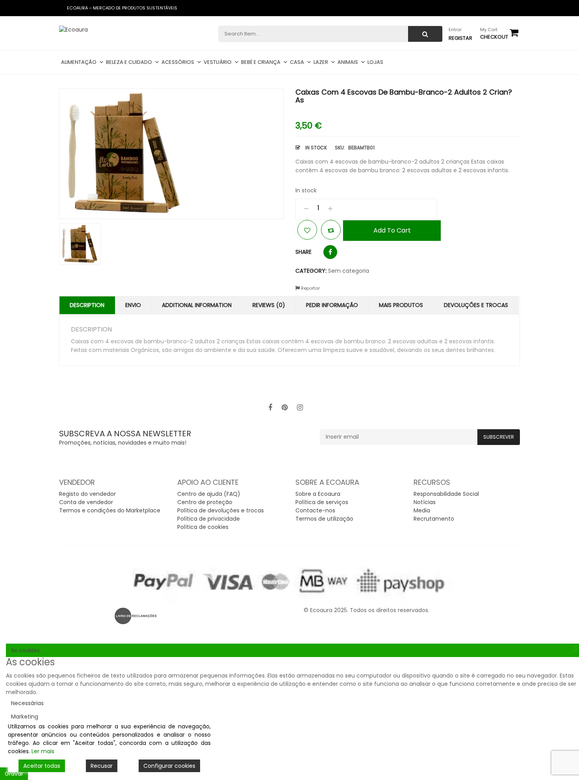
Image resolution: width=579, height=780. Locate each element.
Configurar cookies (169, 766)
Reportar (310, 288)
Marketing (24, 716)
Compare (331, 230)
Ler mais (43, 751)
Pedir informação (332, 305)
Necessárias (27, 703)
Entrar (455, 29)
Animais (348, 62)
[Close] (575, 648)
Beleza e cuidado (129, 62)
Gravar (14, 774)
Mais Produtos (401, 305)
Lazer (321, 62)
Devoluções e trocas (476, 305)
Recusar (102, 766)
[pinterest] (285, 407)
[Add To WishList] (307, 230)
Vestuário (218, 62)
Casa (297, 62)
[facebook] (270, 407)
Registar (460, 38)
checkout (494, 37)
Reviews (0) (268, 305)
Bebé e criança (260, 62)
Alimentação (78, 62)
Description (87, 305)
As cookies (25, 650)
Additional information (197, 305)
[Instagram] (300, 407)
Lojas (375, 62)
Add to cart (392, 230)
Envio (133, 305)
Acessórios (177, 62)
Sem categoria (348, 271)
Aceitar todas (41, 766)
